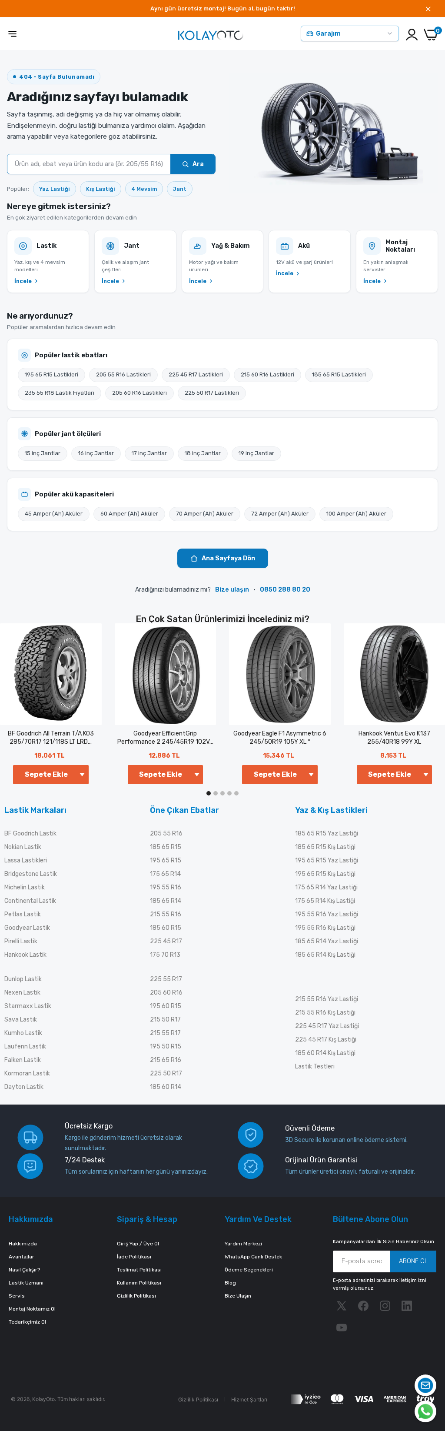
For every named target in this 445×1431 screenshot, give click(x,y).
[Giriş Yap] (412, 34)
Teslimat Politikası (139, 1270)
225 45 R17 (166, 941)
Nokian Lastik (22, 847)
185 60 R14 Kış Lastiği (325, 1053)
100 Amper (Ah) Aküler (356, 513)
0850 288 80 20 (285, 589)
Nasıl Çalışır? (24, 1270)
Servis (17, 1296)
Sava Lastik (20, 1019)
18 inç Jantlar (203, 453)
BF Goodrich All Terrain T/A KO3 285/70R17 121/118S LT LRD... (51, 738)
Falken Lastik (22, 1060)
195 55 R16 (165, 887)
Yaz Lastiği (54, 189)
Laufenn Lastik (25, 1046)
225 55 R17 (166, 979)
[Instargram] (385, 1306)
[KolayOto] (210, 34)
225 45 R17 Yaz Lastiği (327, 1026)
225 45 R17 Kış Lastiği (325, 1039)
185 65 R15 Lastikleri (339, 374)
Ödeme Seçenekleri (249, 1270)
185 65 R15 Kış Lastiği (325, 847)
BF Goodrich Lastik (30, 833)
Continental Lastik (30, 901)
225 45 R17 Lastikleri (196, 374)
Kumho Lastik (23, 1033)
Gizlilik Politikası (136, 1296)
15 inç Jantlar (42, 453)
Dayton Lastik (23, 1087)
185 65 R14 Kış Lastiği (325, 954)
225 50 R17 (166, 1073)
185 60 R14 (165, 1087)
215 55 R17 (165, 1033)
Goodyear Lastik (27, 928)
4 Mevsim (144, 189)
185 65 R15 (165, 847)
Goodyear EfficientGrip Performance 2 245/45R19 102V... (165, 738)
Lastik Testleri (315, 1066)
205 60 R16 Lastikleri (139, 392)
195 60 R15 (165, 1006)
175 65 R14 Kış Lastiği (325, 901)
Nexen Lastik (22, 992)
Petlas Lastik (22, 914)
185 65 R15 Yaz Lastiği (326, 833)
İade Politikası (134, 1257)
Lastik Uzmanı (26, 1283)
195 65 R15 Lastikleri (51, 374)
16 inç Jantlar (96, 453)
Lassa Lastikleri (25, 860)
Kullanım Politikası (139, 1283)
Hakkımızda (23, 1244)
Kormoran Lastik (27, 1073)
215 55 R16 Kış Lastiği (325, 1012)
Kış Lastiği (100, 189)
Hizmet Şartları (249, 1399)
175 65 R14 (165, 874)
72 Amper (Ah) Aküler (280, 513)
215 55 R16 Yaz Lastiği (326, 999)
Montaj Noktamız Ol (32, 1309)
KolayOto (43, 1399)
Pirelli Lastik (20, 941)
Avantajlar (21, 1257)
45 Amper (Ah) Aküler (54, 513)
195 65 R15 (165, 860)
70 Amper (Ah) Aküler (204, 513)
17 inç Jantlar (149, 453)
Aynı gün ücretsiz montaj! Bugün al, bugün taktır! (222, 8)
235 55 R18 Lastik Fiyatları (59, 392)
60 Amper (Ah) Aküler (129, 513)
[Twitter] (341, 1306)
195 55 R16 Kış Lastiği (325, 928)
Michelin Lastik (24, 887)
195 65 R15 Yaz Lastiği (326, 860)
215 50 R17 (165, 1019)
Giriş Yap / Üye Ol (138, 1244)
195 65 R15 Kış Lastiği (325, 874)
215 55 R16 (165, 914)
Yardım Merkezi (243, 1244)
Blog (230, 1283)
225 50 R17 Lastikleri (212, 392)
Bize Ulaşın (238, 1296)
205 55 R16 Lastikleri (123, 374)
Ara (198, 164)
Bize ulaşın (232, 589)
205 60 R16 (166, 992)
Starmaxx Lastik (27, 1006)
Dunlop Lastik (23, 979)
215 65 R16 (165, 1060)
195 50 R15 (165, 1046)
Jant (179, 189)
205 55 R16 (166, 833)
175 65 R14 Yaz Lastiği (326, 887)
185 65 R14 (165, 901)
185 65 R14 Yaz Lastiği (326, 941)
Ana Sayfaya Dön (228, 558)
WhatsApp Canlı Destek (253, 1257)
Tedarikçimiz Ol (27, 1322)
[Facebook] (363, 1306)
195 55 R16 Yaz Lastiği (326, 914)
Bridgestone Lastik (30, 874)
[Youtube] (341, 1327)
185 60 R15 (165, 928)
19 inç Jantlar (256, 453)
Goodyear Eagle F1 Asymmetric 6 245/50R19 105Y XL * (279, 738)
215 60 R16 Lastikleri (267, 374)
